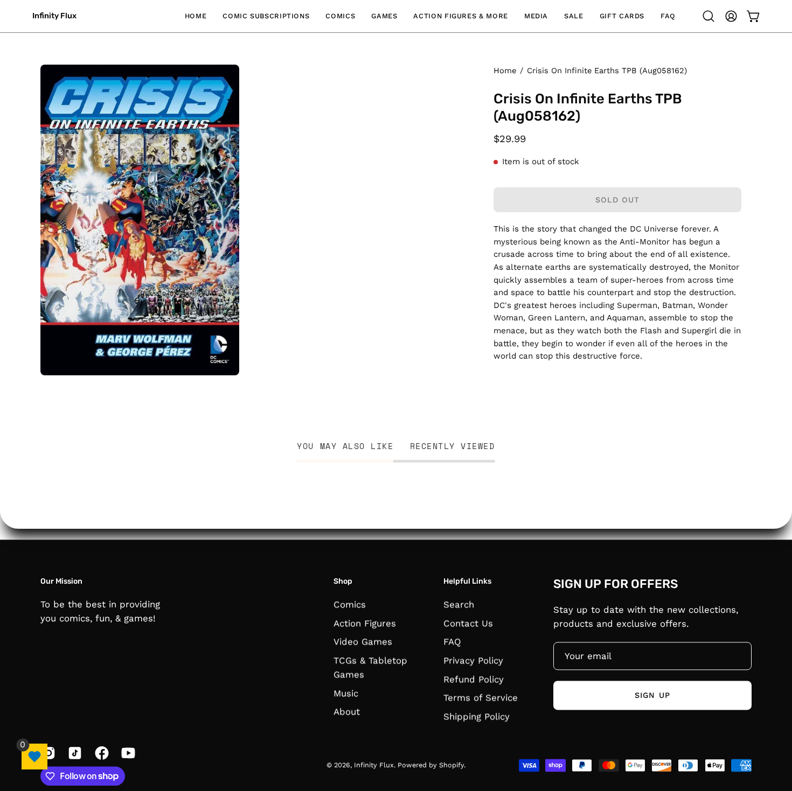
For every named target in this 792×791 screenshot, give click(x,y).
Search (458, 604)
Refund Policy (473, 678)
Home (505, 70)
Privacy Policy (473, 660)
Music (346, 693)
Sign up (652, 695)
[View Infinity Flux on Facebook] (100, 753)
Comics (350, 604)
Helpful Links (467, 581)
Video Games (363, 641)
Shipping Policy (476, 716)
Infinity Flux (54, 15)
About (347, 711)
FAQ (452, 641)
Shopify (451, 765)
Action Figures (365, 623)
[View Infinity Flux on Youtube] (126, 753)
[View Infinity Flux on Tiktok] (73, 753)
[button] (265, 16)
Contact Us (468, 623)
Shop (343, 581)
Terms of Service (480, 697)
